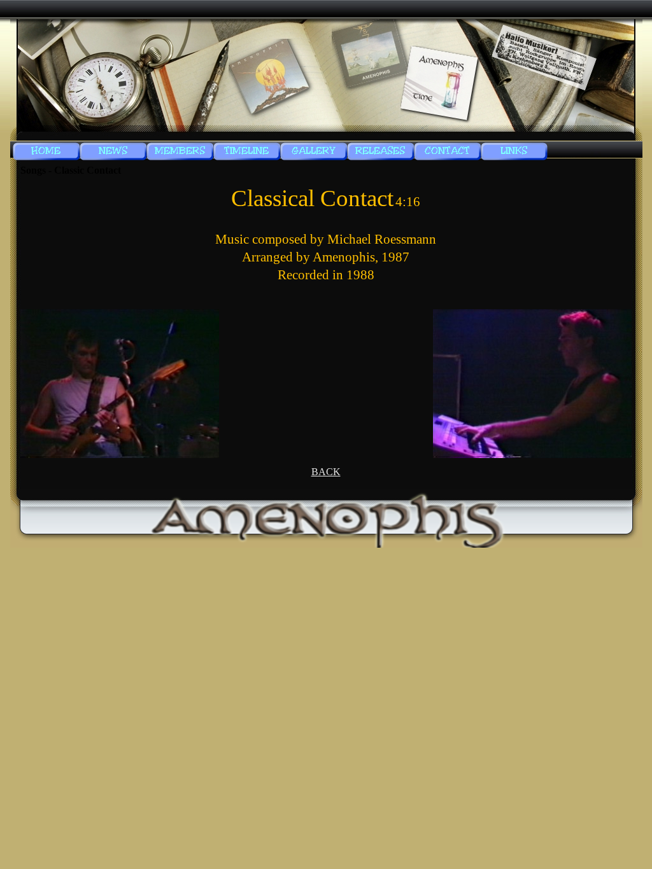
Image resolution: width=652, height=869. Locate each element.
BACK (326, 471)
